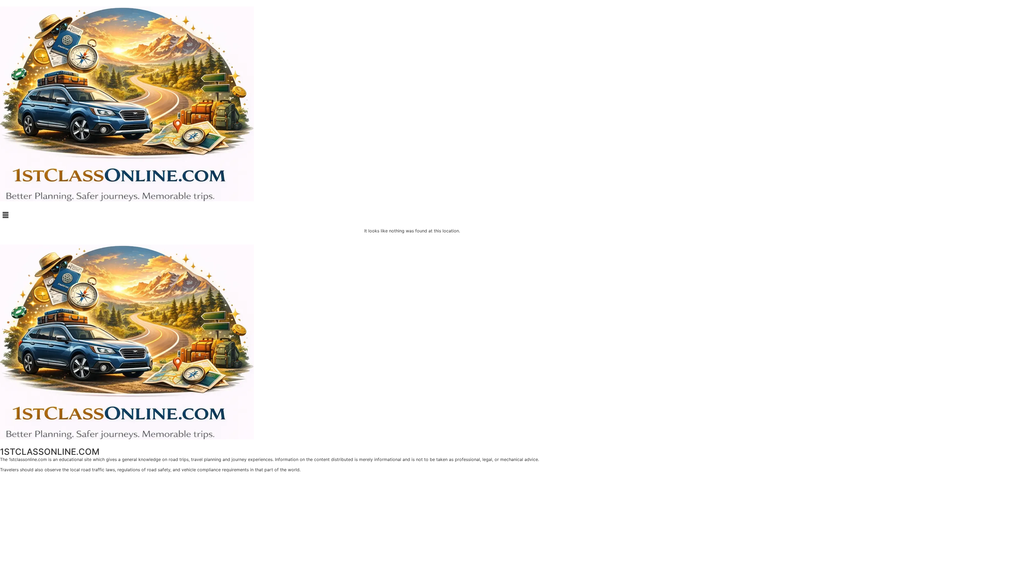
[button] (518, 215)
